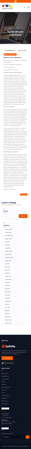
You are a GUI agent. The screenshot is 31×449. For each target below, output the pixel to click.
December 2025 (9, 235)
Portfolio (3, 381)
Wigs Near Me (5, 373)
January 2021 (8, 279)
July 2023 (7, 263)
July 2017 (7, 304)
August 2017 (8, 301)
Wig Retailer (4, 398)
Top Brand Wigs (5, 395)
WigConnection (5, 403)
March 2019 (8, 291)
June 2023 (7, 266)
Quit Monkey (4, 401)
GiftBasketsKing (5, 376)
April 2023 (7, 273)
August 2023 (8, 260)
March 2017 (8, 316)
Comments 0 (23, 194)
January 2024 (8, 254)
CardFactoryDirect (6, 387)
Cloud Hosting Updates (11, 54)
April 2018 (7, 298)
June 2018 (7, 295)
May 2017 (7, 310)
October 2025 (8, 238)
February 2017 (8, 320)
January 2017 (8, 323)
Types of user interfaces (17, 28)
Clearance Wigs (5, 379)
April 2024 (7, 245)
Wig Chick (4, 390)
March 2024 (8, 248)
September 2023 (9, 257)
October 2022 (8, 276)
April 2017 (7, 313)
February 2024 (8, 251)
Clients (3, 392)
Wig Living (4, 384)
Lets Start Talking (9, 363)
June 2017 (7, 307)
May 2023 (7, 270)
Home (9, 28)
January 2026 (8, 232)
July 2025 (7, 241)
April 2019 (7, 288)
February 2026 (8, 229)
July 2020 (7, 282)
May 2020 (7, 285)
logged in (10, 204)
